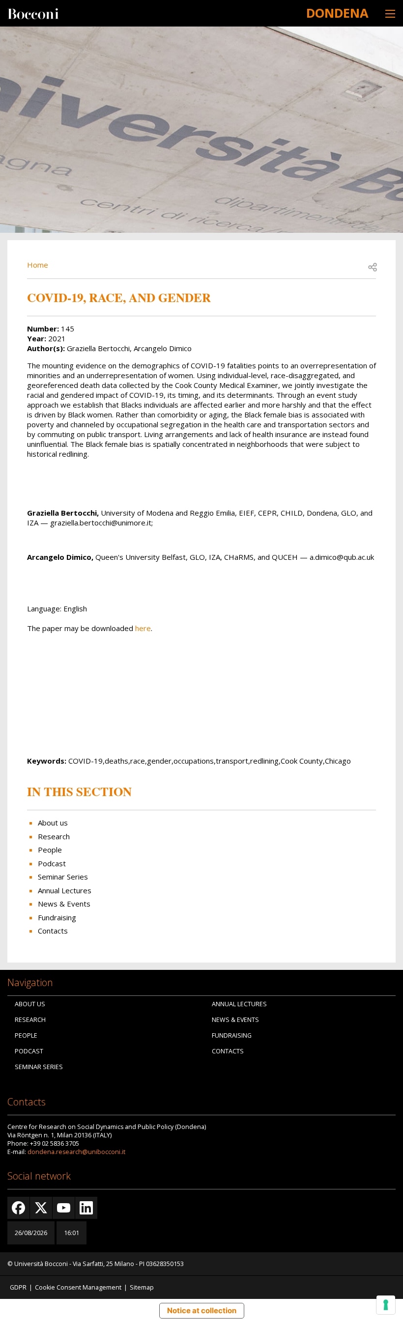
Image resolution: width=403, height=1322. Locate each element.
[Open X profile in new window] (41, 1208)
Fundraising (57, 917)
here (143, 628)
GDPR (18, 1287)
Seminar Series (63, 876)
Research (54, 836)
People (50, 849)
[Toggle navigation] (390, 13)
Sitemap (142, 1287)
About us (53, 822)
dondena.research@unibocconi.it (76, 1152)
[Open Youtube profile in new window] (64, 1208)
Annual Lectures (64, 890)
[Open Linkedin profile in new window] (86, 1208)
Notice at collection (201, 1310)
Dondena (337, 12)
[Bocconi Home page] (33, 13)
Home (37, 265)
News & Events (64, 904)
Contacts (53, 931)
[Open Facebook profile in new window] (18, 1208)
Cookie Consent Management (78, 1287)
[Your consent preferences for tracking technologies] (385, 1304)
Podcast (52, 863)
